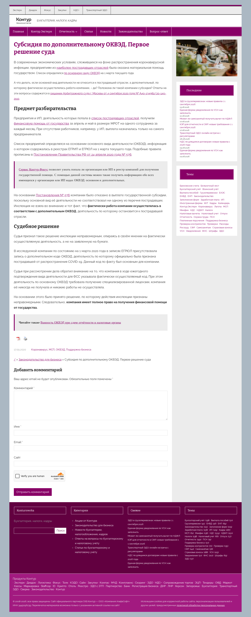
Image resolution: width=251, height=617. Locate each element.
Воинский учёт (211, 189)
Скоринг (140, 582)
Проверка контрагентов (193, 224)
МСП (52, 349)
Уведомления (193, 231)
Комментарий (24, 388)
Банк (127, 586)
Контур (60, 589)
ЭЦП (198, 582)
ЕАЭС (222, 192)
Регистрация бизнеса (145, 586)
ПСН (212, 217)
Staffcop (46, 586)
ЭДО (221, 231)
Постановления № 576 (53, 195)
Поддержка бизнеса (78, 349)
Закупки (93, 582)
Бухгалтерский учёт (190, 189)
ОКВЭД (60, 349)
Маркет (227, 582)
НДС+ (158, 582)
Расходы (224, 224)
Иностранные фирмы (191, 203)
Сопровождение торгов (178, 582)
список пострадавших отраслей (115, 118)
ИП (222, 199)
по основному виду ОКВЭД (82, 73)
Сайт (17, 457)
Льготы (218, 206)
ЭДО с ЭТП (97, 586)
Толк (65, 582)
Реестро (83, 586)
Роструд (184, 227)
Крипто (61, 586)
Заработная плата (210, 199)
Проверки (212, 224)
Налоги (209, 210)
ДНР (163, 586)
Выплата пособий (189, 192)
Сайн (83, 582)
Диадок (31, 582)
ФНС (204, 231)
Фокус (56, 582)
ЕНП (190, 196)
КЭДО (74, 582)
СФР (192, 227)
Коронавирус (39, 349)
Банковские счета (189, 185)
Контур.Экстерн (188, 206)
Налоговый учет (210, 213)
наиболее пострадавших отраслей (82, 67)
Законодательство (203, 196)
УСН (182, 231)
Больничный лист (210, 185)
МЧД (114, 582)
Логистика (44, 582)
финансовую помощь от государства (41, 123)
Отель (72, 586)
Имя (17, 426)
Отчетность (186, 217)
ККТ (206, 203)
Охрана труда (201, 217)
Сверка (24, 589)
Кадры (213, 203)
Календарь (223, 203)
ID (54, 586)
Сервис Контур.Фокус (33, 169)
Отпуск (224, 213)
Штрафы (213, 231)
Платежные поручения (192, 220)
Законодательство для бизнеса (40, 359)
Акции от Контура (86, 520)
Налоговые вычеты (190, 213)
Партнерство (114, 586)
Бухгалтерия (209, 586)
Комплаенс (126, 582)
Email (18, 442)
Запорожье (193, 586)
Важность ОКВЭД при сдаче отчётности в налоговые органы (80, 322)
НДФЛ (200, 210)
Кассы (18, 586)
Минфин (184, 210)
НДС (192, 210)
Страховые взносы (222, 227)
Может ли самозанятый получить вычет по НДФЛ (206, 118)
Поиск (61, 530)
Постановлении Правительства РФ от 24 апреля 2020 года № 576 (82, 154)
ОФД (218, 582)
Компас (104, 582)
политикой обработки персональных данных (201, 605)
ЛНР (170, 586)
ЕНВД (183, 196)
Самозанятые (204, 227)
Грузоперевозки (209, 192)
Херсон (179, 586)
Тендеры (208, 582)
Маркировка (31, 586)
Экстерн (19, 582)
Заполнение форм (189, 199)
